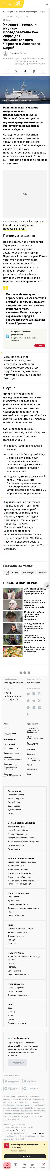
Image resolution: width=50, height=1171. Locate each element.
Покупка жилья (15, 991)
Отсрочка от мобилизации (20, 877)
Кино (10, 925)
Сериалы (12, 943)
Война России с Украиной (21, 822)
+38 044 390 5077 (34, 683)
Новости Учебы (16, 953)
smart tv (11, 1088)
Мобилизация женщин (18, 869)
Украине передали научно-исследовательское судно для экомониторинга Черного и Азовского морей (43, 12)
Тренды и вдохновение (18, 995)
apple (30, 1081)
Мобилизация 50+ (16, 866)
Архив (29, 765)
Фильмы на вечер (16, 936)
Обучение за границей (18, 974)
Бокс (10, 1008)
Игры (29, 774)
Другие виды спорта (17, 1023)
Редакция (7, 728)
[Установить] (25, 1150)
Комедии (12, 940)
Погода (11, 813)
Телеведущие (9, 744)
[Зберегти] (43, 71)
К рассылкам (17, 1063)
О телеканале (9, 739)
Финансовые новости (18, 904)
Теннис (11, 1015)
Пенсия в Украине (16, 915)
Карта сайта (32, 769)
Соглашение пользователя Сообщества (33, 730)
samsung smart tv (30, 1088)
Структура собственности (33, 759)
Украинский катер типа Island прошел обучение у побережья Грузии (24, 225)
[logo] (18, 4)
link (28, 693)
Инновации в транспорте (27, 12)
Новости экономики (18, 893)
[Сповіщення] (46, 4)
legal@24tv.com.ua (36, 1133)
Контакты (31, 749)
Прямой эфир (14, 802)
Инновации (8, 12)
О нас (5, 724)
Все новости (14, 791)
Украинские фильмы (17, 932)
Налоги (11, 912)
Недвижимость (16, 984)
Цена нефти (13, 897)
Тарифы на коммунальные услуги (23, 908)
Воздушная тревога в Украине (22, 838)
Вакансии (31, 754)
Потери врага (14, 849)
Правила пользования (12, 753)
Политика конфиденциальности (12, 758)
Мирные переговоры (17, 834)
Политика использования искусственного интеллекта (10, 766)
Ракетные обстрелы (17, 826)
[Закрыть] (44, 1144)
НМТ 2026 (12, 967)
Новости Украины (16, 798)
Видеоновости (14, 806)
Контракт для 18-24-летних (20, 873)
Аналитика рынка (16, 987)
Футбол (11, 1012)
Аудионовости (14, 810)
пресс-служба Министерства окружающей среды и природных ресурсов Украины (31, 61)
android (11, 1081)
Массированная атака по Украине (23, 841)
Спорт (11, 1004)
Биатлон (12, 1019)
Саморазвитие (14, 971)
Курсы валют (14, 900)
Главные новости (16, 794)
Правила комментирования (35, 737)
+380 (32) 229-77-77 (19, 1130)
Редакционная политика (9, 734)
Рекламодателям (10, 749)
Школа (11, 963)
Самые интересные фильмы (20, 928)
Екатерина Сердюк (18, 53)
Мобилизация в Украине (21, 858)
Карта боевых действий (19, 830)
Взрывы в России (16, 845)
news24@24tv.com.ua (13, 683)
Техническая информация (32, 744)
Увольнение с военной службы (22, 862)
